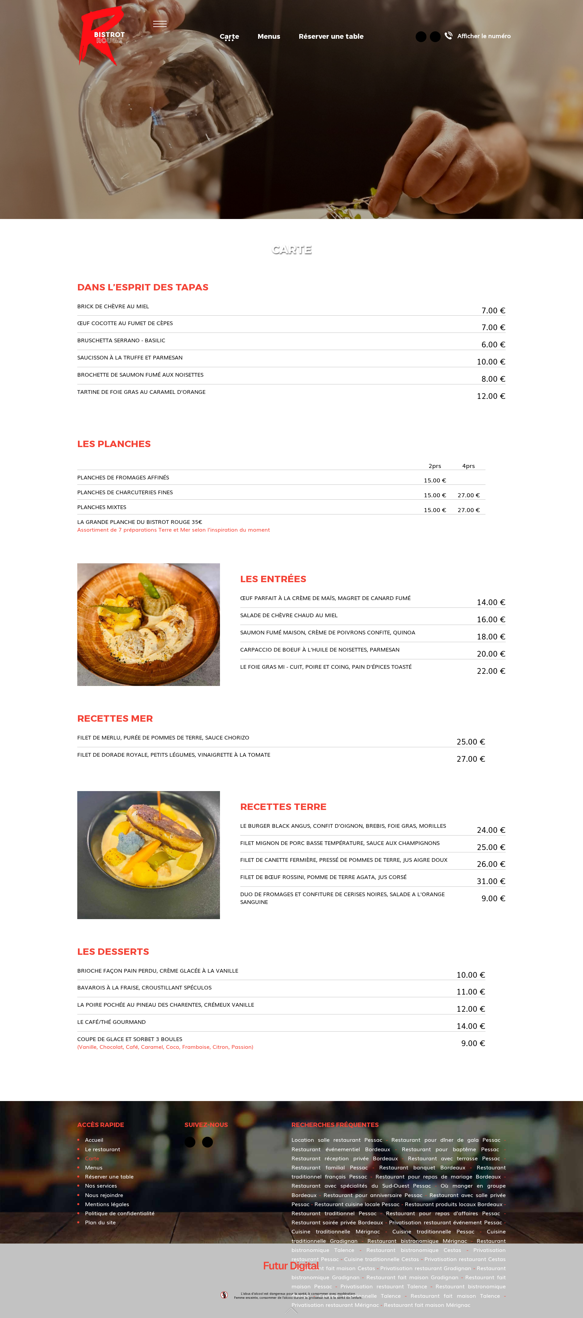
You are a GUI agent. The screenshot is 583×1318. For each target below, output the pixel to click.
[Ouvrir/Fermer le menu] (159, 23)
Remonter (291, 1310)
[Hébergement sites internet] (291, 1278)
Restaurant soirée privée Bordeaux (337, 1222)
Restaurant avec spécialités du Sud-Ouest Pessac (361, 1185)
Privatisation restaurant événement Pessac (445, 1222)
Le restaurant (102, 1149)
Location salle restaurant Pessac (337, 1139)
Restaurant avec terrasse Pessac (454, 1158)
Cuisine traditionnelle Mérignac (336, 1231)
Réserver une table (331, 36)
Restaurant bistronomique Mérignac (417, 1240)
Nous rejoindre (104, 1195)
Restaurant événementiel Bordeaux (341, 1149)
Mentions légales (107, 1204)
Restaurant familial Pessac (330, 1167)
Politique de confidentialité (120, 1213)
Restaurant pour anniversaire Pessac (373, 1195)
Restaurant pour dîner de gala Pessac (445, 1139)
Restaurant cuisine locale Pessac (356, 1204)
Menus (269, 36)
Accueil (94, 1139)
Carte (229, 36)
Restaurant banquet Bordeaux (422, 1167)
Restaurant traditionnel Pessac (334, 1213)
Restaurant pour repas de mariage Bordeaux (438, 1176)
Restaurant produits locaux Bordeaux (453, 1204)
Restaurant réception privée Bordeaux (345, 1158)
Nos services (101, 1185)
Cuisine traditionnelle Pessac (433, 1231)
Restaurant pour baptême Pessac (450, 1149)
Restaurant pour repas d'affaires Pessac (443, 1213)
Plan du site (100, 1222)
